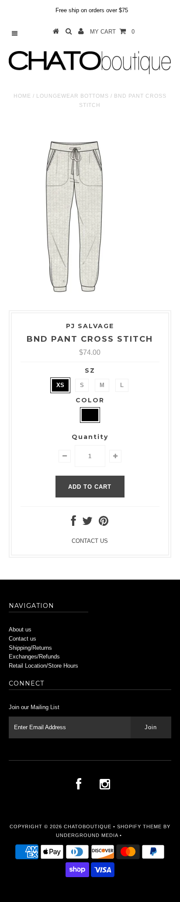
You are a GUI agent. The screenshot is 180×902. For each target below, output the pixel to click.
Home (22, 96)
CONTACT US (90, 541)
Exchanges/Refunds (34, 656)
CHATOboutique (87, 826)
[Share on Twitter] (87, 523)
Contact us (22, 638)
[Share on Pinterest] (103, 523)
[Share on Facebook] (73, 523)
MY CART (112, 31)
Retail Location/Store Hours (43, 665)
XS (60, 385)
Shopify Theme (139, 826)
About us (20, 629)
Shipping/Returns (30, 648)
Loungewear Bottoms (72, 96)
